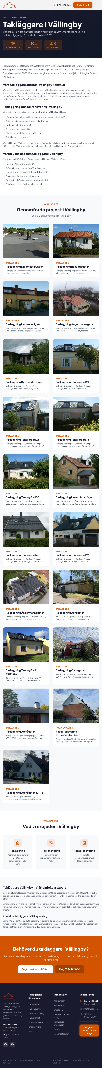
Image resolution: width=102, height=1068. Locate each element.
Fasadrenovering (36, 1013)
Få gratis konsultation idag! (89, 1030)
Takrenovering (35, 1009)
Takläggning (34, 1004)
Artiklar (57, 1029)
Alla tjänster (59, 1001)
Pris (30, 1031)
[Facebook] (5, 1044)
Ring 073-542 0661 (69, 969)
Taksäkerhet (34, 1018)
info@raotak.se (90, 1009)
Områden (13, 17)
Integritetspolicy (61, 1034)
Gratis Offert (82, 5)
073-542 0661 (64, 5)
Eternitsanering (35, 1022)
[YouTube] (12, 1044)
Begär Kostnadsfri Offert (35, 969)
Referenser (59, 1005)
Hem (5, 17)
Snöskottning (34, 1027)
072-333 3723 (90, 1004)
